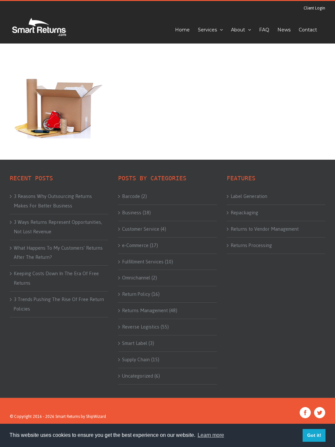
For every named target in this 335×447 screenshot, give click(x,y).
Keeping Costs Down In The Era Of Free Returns (56, 278)
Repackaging (244, 212)
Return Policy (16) (141, 294)
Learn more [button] (211, 435)
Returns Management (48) (149, 310)
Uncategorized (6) (141, 376)
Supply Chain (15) (140, 359)
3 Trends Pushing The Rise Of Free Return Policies (59, 304)
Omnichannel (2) (139, 277)
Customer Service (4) (144, 229)
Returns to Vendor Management (265, 229)
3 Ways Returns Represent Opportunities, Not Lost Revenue (58, 227)
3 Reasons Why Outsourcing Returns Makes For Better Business (53, 201)
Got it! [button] (314, 435)
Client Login (314, 8)
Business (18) (136, 212)
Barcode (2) (134, 196)
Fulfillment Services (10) (147, 261)
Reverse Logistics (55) (145, 326)
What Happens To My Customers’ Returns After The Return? (58, 252)
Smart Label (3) (138, 343)
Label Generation (249, 196)
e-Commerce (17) (140, 245)
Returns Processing (251, 245)
